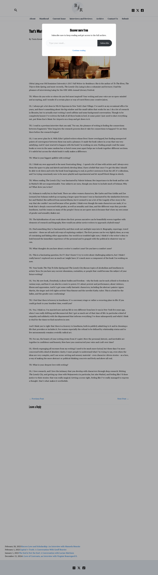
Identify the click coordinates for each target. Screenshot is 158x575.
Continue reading (79, 50)
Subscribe (104, 43)
